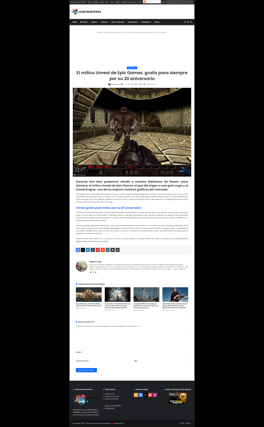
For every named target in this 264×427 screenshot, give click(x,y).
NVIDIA (96, 2)
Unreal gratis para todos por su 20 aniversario (108, 208)
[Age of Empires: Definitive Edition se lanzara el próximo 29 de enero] (89, 294)
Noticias (106, 32)
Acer (106, 2)
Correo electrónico (82, 361)
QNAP (118, 2)
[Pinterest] (98, 250)
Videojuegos (145, 22)
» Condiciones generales (111, 396)
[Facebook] (78, 250)
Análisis (94, 22)
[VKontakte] (108, 250)
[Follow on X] (120, 84)
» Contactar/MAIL (109, 408)
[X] (83, 250)
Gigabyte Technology (128, 2)
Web (135, 361)
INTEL (90, 2)
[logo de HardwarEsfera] (86, 12)
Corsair (139, 2)
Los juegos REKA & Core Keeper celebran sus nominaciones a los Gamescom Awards (146, 306)
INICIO (75, 22)
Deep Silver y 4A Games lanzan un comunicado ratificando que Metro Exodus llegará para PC (117, 306)
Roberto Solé (116, 84)
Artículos (104, 22)
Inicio (101, 32)
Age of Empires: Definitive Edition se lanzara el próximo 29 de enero (88, 305)
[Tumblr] (93, 250)
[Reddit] (103, 250)
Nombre (79, 352)
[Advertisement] (132, 50)
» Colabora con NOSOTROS (112, 406)
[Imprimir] (118, 250)
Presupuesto (132, 22)
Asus (112, 2)
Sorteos (157, 22)
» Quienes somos (109, 394)
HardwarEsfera (118, 423)
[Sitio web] (90, 272)
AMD (101, 2)
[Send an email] (122, 84)
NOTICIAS (83, 22)
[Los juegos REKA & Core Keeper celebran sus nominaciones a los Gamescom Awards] (146, 294)
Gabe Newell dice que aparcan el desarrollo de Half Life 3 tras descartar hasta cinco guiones (174, 306)
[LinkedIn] (88, 250)
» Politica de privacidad (110, 399)
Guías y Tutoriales (117, 22)
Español (149, 1)
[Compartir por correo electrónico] (113, 250)
